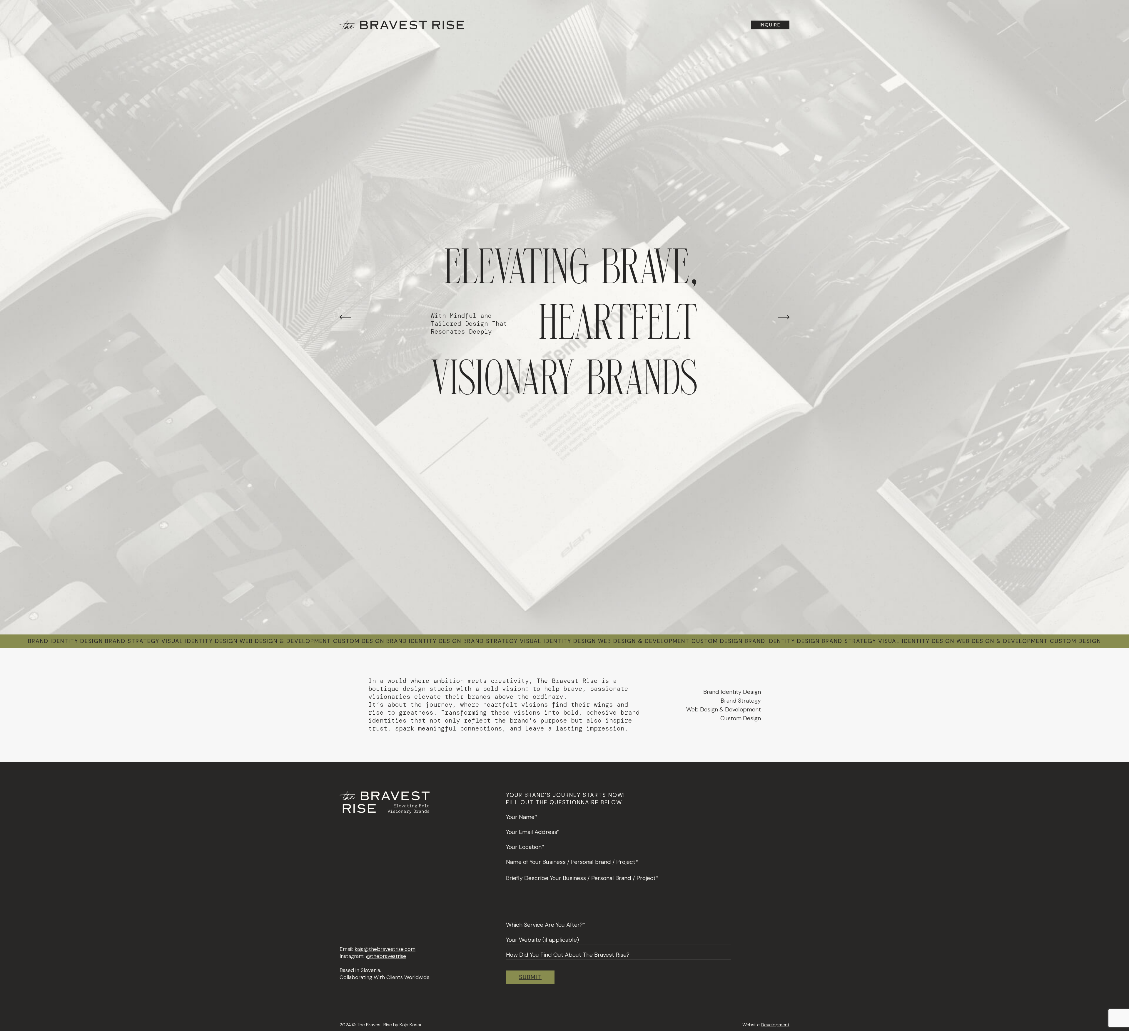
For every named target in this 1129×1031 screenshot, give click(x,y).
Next (783, 317)
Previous (345, 317)
